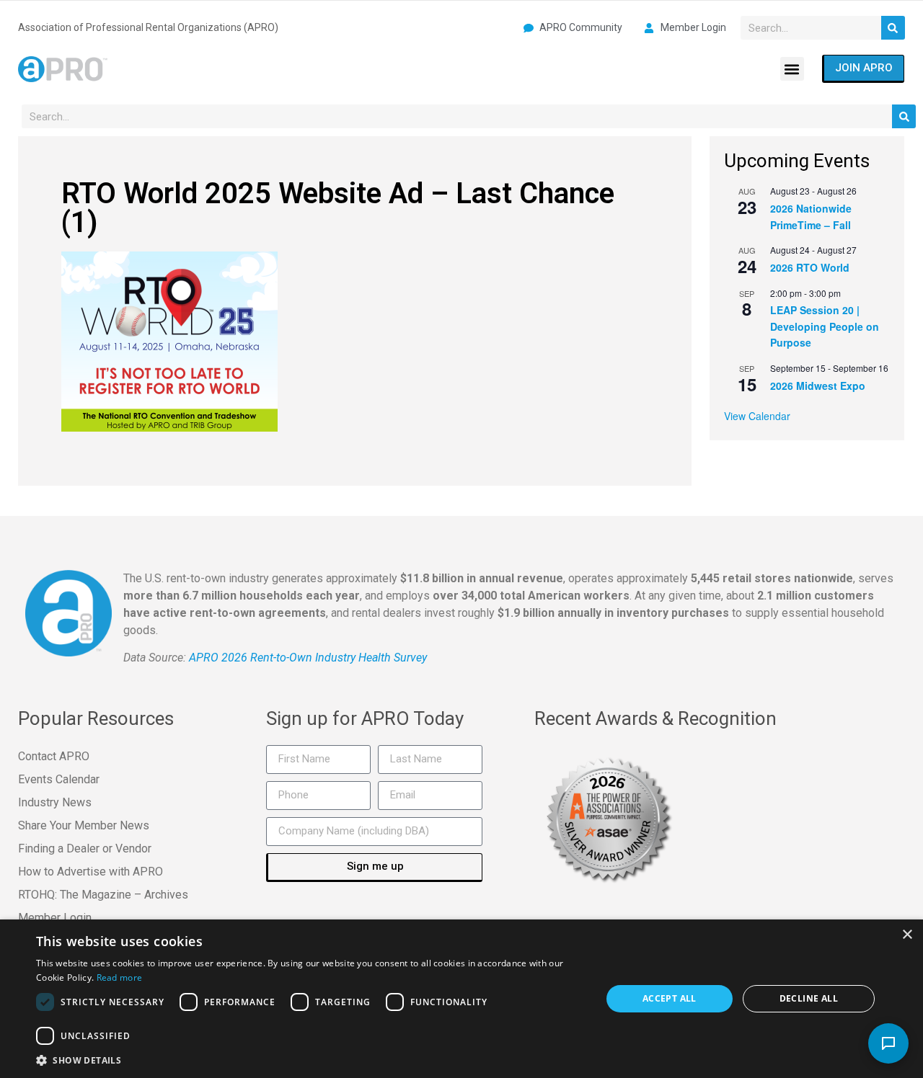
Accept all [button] (669, 998)
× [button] (906, 935)
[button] (792, 69)
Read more (120, 977)
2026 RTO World (809, 267)
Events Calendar (59, 779)
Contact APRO (53, 756)
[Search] (893, 28)
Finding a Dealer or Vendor (84, 848)
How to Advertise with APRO (90, 871)
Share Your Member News (83, 825)
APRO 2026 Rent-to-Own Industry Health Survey (308, 657)
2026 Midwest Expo (817, 385)
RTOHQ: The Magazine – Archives (103, 894)
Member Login (55, 918)
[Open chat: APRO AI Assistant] (888, 1043)
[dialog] (461, 998)
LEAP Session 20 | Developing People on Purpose (824, 326)
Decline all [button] (809, 998)
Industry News (55, 802)
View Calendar (757, 416)
